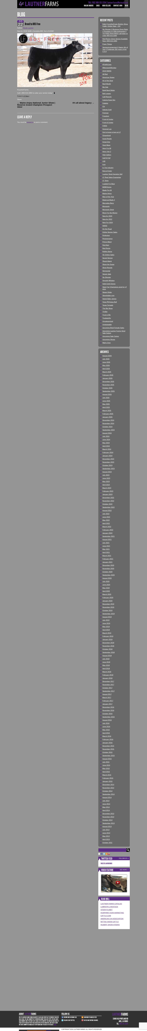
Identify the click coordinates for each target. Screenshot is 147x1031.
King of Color (107, 171)
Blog (126, 5)
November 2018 (108, 646)
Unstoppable (107, 324)
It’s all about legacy (83, 103)
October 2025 (107, 388)
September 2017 (108, 691)
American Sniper (108, 77)
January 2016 (107, 743)
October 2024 (107, 427)
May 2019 (106, 626)
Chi (103, 106)
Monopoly (106, 206)
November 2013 (108, 817)
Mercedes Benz (108, 203)
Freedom (105, 116)
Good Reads (107, 139)
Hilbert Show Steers (110, 925)
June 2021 (106, 546)
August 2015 (107, 759)
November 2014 (108, 788)
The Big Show (107, 308)
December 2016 (108, 707)
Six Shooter (106, 277)
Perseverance (107, 239)
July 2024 (105, 436)
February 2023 (107, 491)
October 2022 (107, 504)
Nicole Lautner (28, 28)
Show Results (107, 268)
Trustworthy (106, 318)
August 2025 (107, 394)
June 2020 (106, 585)
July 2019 (105, 620)
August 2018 (107, 656)
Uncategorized (107, 321)
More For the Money (109, 213)
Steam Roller (107, 292)
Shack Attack (107, 261)
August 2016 (107, 720)
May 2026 (106, 365)
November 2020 (108, 568)
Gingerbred (106, 135)
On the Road (107, 229)
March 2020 (106, 594)
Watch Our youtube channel (91, 1020)
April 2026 (106, 369)
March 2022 (106, 527)
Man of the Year (108, 197)
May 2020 (106, 588)
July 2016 (105, 723)
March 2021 (106, 556)
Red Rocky (106, 248)
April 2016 (106, 733)
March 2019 (106, 633)
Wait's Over (106, 343)
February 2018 (107, 675)
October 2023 (107, 465)
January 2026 (107, 378)
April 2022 (106, 523)
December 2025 (108, 381)
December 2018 (108, 643)
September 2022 (108, 507)
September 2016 (108, 717)
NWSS (104, 226)
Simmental (106, 271)
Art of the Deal (107, 81)
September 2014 (108, 794)
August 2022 (107, 510)
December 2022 (108, 498)
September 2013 (108, 823)
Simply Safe (106, 274)
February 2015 (107, 778)
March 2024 (106, 449)
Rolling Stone (107, 251)
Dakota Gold (107, 110)
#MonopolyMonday (109, 68)
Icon (104, 164)
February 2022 (107, 530)
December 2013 (108, 814)
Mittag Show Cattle (110, 922)
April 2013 (106, 839)
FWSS (104, 126)
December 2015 (108, 746)
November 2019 (108, 607)
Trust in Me (106, 315)
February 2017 (107, 701)
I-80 (103, 161)
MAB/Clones (106, 187)
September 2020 (108, 575)
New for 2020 (107, 216)
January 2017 (107, 704)
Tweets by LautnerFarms (106, 863)
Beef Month (106, 84)
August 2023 (107, 472)
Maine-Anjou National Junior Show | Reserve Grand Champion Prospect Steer (36, 105)
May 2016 (106, 730)
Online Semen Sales (109, 232)
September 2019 (108, 614)
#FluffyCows (106, 64)
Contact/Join (117, 5)
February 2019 (107, 636)
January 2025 (107, 417)
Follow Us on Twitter (69, 1020)
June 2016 (106, 726)
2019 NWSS (106, 71)
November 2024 (108, 423)
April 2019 (106, 630)
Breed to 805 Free (32, 24)
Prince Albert (107, 242)
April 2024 (106, 446)
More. (55, 1025)
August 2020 (107, 578)
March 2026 (106, 372)
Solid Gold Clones (108, 284)
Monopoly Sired (108, 210)
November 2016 (108, 710)
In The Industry (107, 168)
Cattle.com (106, 916)
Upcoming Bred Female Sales (113, 328)
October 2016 (107, 714)
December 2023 (108, 459)
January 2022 (107, 533)
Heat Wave (106, 145)
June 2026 (106, 362)
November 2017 (108, 685)
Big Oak (105, 87)
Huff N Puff (106, 158)
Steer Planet (107, 910)
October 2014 (107, 791)
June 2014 (106, 804)
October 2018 (107, 649)
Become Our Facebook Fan (70, 1017)
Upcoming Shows (108, 339)
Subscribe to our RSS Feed (90, 1017)
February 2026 (107, 375)
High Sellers (106, 5)
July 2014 (105, 801)
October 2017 (107, 688)
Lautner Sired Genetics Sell (112, 174)
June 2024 (106, 439)
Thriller (104, 312)
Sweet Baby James (109, 299)
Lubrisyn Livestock (109, 907)
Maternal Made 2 (108, 200)
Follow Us (123, 858)
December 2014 (108, 784)
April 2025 (106, 407)
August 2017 (107, 694)
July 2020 (105, 581)
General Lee (107, 129)
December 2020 (108, 565)
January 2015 (107, 781)
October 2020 (107, 572)
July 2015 (105, 762)
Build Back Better (108, 90)
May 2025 (106, 404)
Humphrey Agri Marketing (112, 913)
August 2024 (107, 433)
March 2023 (106, 488)
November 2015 (108, 749)
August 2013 (107, 826)
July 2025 (105, 398)
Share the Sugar (108, 264)
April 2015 (106, 772)
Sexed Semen (107, 258)
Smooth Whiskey (108, 280)
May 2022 (106, 520)
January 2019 (107, 639)
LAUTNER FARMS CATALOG (111, 904)
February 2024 (107, 452)
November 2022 (108, 501)
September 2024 (108, 430)
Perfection (106, 235)
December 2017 (108, 681)
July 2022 (105, 514)
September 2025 (108, 391)
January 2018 (107, 678)
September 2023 (108, 468)
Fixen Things (107, 44)
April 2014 (106, 810)
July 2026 (105, 359)
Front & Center (107, 119)
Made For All (107, 190)
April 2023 (106, 485)
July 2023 (105, 475)
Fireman (105, 113)
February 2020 (107, 597)
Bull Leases (106, 93)
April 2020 (106, 591)
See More (123, 869)
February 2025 (107, 414)
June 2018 (106, 662)
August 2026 (107, 356)
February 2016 (107, 739)
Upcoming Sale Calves (110, 336)
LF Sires (26, 96)
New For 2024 (107, 222)
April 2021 (106, 552)
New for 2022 (107, 219)
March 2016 (106, 736)
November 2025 (108, 385)
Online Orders (88, 5)
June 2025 (106, 401)
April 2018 (106, 668)
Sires (98, 5)
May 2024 (106, 443)
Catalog (105, 103)
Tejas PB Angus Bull (109, 302)
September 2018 (108, 652)
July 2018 (105, 659)
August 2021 (107, 539)
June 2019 (106, 623)
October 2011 (107, 843)
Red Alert (105, 245)
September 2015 (108, 755)
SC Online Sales (108, 255)
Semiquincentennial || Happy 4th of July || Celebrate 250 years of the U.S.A (115, 49)
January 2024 (107, 456)
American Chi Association (112, 919)
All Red (105, 74)
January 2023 (107, 494)
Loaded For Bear (108, 184)
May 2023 (106, 481)
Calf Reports (107, 97)
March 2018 (106, 672)
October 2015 (107, 752)
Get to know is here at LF (111, 132)
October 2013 (107, 820)
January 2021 (107, 562)
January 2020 (107, 601)
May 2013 (106, 836)
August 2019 (107, 617)
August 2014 (107, 797)
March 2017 (106, 697)
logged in (30, 122)
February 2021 (107, 559)
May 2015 (106, 768)
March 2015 (106, 775)
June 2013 (106, 833)
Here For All (106, 148)
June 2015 (106, 765)
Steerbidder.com (108, 295)
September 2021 (108, 536)
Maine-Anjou (107, 193)
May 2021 (106, 549)
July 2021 (105, 543)
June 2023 (106, 478)
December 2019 (108, 604)
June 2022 (106, 517)
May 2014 (106, 807)
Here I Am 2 (106, 151)
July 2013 (105, 830)
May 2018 (106, 665)
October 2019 (107, 610)
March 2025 (106, 410)
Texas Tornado (107, 305)
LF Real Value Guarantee (111, 177)
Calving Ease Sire (108, 100)
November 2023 (108, 462)
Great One (106, 142)
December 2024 (108, 420)
